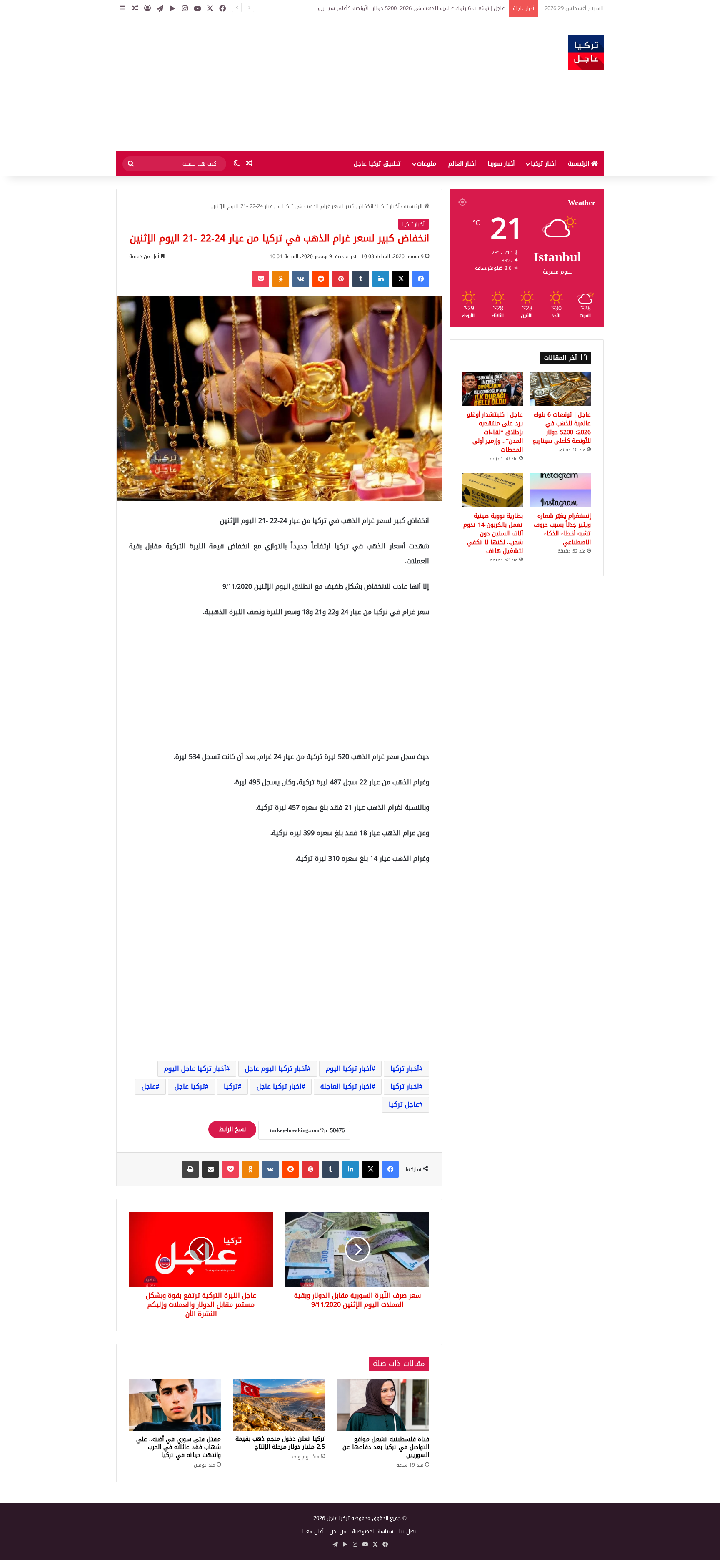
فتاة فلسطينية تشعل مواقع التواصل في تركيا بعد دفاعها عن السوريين (385, 1447)
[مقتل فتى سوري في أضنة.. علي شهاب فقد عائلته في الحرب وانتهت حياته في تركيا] (175, 1405)
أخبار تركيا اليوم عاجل (276, 1068)
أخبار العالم (462, 163)
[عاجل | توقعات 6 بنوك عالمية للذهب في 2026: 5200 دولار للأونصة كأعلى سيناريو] (560, 389)
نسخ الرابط (232, 1129)
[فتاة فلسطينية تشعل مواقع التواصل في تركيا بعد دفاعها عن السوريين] (383, 1405)
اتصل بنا (408, 1531)
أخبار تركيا (543, 163)
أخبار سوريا (501, 163)
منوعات (426, 163)
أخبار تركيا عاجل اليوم (195, 1068)
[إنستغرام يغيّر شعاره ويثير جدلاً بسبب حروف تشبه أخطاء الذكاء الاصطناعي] (560, 490)
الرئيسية (579, 163)
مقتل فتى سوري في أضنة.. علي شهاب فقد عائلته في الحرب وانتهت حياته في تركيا (178, 1447)
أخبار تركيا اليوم (349, 1068)
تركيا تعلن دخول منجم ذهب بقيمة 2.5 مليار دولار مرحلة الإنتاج (280, 1442)
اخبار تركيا (404, 1086)
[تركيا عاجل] (586, 52)
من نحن (338, 1531)
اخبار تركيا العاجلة (346, 1086)
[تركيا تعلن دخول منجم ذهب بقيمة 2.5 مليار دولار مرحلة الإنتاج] (279, 1405)
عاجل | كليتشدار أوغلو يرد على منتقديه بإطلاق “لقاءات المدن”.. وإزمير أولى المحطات (495, 432)
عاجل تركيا (404, 1104)
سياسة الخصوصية (372, 1531)
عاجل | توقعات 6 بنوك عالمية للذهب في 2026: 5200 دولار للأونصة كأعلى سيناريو (562, 428)
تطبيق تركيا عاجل (377, 163)
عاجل (149, 1086)
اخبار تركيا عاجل (279, 1086)
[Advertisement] (276, 84)
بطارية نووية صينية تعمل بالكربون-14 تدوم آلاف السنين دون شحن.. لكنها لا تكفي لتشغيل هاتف (493, 533)
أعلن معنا (313, 1531)
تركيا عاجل (190, 1086)
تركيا (231, 1086)
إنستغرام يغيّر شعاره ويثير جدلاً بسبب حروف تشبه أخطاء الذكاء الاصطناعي (562, 529)
